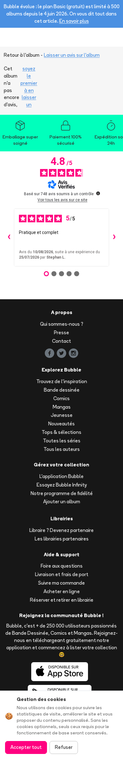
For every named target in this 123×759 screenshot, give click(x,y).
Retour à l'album (21, 55)
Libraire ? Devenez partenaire (61, 530)
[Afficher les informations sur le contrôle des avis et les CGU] (98, 193)
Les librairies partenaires (62, 539)
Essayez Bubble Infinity (62, 485)
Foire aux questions (62, 566)
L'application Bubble (61, 476)
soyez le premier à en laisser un (28, 87)
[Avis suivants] (114, 237)
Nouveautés (61, 424)
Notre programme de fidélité (62, 493)
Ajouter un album (61, 502)
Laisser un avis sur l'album (72, 55)
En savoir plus (74, 21)
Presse (61, 333)
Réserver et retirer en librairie (61, 600)
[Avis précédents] (8, 237)
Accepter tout (26, 747)
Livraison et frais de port (61, 574)
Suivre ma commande (61, 583)
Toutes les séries (61, 441)
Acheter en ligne (62, 591)
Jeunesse (62, 415)
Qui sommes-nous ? (61, 324)
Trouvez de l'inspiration (61, 381)
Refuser (64, 747)
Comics (61, 398)
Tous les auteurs (62, 449)
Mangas (62, 407)
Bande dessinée (61, 390)
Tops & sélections (61, 432)
